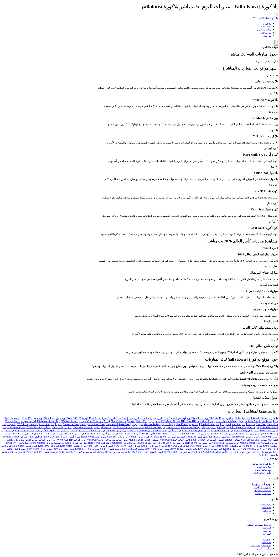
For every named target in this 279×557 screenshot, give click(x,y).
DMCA (267, 527)
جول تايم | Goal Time (73, 433)
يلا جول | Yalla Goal (62, 427)
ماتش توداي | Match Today (183, 449)
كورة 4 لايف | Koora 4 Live (196, 430)
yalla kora (266, 26)
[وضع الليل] (276, 43)
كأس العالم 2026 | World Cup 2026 (209, 452)
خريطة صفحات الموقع (259, 524)
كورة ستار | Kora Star (151, 418)
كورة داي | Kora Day (248, 427)
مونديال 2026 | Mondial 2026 (144, 439)
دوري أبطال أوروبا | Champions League (59, 436)
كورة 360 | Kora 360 (117, 436)
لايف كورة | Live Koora (188, 424)
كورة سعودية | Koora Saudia (30, 430)
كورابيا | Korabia (231, 449)
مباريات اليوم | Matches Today (159, 424)
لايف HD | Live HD (191, 421)
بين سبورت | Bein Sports (198, 442)
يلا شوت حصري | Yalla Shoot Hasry (111, 452)
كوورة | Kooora (97, 430)
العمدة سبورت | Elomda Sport (20, 421)
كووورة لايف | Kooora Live (167, 430)
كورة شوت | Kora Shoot (24, 445)
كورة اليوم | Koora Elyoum (200, 445)
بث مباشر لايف (263, 469)
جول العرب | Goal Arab (214, 421)
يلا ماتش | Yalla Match (39, 427)
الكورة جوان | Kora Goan (100, 445)
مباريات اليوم (264, 29)
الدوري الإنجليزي (262, 487)
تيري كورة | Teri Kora (239, 452)
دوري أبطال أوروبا (261, 484)
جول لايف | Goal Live (197, 436)
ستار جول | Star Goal (64, 449)
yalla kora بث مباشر (260, 545)
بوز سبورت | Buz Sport (173, 442)
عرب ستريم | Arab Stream (225, 442)
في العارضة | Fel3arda (148, 442)
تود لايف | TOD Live (27, 424)
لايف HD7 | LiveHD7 (141, 430)
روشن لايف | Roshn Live (249, 433)
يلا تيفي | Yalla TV (268, 455)
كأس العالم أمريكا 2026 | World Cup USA (29, 439)
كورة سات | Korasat (139, 436)
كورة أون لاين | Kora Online (177, 418)
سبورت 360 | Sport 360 (87, 449)
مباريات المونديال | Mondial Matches (259, 442)
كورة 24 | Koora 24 (252, 445)
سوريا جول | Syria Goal (131, 424)
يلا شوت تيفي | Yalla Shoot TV (42, 452)
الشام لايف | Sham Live (105, 424)
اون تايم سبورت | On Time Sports (167, 436)
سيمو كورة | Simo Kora (131, 449)
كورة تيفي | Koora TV (152, 445)
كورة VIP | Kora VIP (130, 433)
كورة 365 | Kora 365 (77, 418)
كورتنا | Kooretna (19, 427)
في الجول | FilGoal (227, 427)
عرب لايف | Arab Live (50, 424)
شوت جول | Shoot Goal (49, 433)
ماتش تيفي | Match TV (148, 421)
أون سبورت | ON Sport (57, 430)
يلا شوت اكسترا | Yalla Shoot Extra (148, 452)
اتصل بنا (267, 513)
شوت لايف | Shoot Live (123, 421)
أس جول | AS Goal (237, 421)
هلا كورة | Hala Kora (98, 442)
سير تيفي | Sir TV (109, 449)
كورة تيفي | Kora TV (33, 418)
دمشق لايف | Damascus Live (78, 424)
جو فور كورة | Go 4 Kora (23, 433)
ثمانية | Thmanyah (79, 430)
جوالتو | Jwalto (270, 445)
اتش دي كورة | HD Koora (73, 442)
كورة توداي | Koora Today (228, 445)
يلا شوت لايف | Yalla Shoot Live (75, 452)
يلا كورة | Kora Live (202, 418)
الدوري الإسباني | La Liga (264, 439)
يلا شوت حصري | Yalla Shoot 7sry (162, 427)
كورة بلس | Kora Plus (55, 418)
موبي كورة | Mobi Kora (157, 449)
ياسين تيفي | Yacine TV (223, 433)
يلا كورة (267, 23)
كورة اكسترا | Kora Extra (102, 418)
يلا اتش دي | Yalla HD (178, 452)
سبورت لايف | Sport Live (242, 424)
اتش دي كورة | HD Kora (74, 421)
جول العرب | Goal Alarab (123, 442)
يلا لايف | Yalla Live (245, 418)
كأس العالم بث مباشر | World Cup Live (107, 439)
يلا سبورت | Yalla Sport (14, 452)
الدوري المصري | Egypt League (207, 439)
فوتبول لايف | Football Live (215, 424)
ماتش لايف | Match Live (246, 430)
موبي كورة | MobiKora (118, 430)
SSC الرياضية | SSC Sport (177, 433)
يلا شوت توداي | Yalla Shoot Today (198, 427)
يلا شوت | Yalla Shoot (266, 418)
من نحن (267, 35)
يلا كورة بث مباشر (261, 463)
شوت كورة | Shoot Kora (93, 436)
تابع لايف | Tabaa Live (220, 436)
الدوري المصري (262, 490)
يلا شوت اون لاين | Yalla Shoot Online (92, 427)
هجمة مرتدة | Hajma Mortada (44, 442)
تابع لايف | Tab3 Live (261, 452)
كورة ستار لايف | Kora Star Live (101, 433)
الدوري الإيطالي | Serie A (238, 439)
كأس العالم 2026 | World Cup (174, 439)
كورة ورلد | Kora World (253, 449)
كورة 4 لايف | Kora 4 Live (127, 445)
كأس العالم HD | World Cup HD (69, 439)
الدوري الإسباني (263, 493)
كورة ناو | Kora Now (48, 445)
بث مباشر (266, 32)
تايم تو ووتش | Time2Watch (246, 436)
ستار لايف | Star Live (267, 424)
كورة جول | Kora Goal (127, 418)
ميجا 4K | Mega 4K (170, 421)
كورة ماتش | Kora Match (73, 445)
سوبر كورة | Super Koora (39, 449)
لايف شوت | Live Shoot (210, 449)
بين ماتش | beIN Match (260, 421)
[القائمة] (276, 14)
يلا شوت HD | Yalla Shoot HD (128, 427)
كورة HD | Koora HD (222, 430)
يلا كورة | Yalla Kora (223, 418)
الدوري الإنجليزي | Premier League (21, 436)
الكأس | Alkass (149, 433)
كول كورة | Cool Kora (98, 421)
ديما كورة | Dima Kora (48, 421)
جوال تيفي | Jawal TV (17, 442)
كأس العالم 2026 (262, 473)
